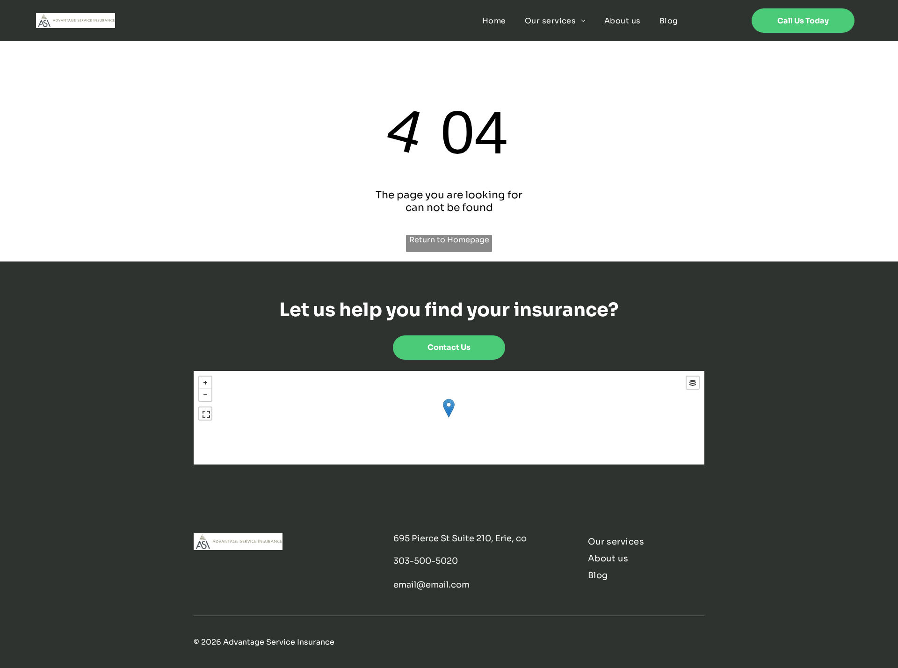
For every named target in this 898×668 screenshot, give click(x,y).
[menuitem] (494, 20)
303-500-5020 (425, 561)
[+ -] (449, 418)
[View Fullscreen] (205, 413)
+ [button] (205, 383)
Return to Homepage (449, 240)
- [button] (205, 395)
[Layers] (693, 383)
